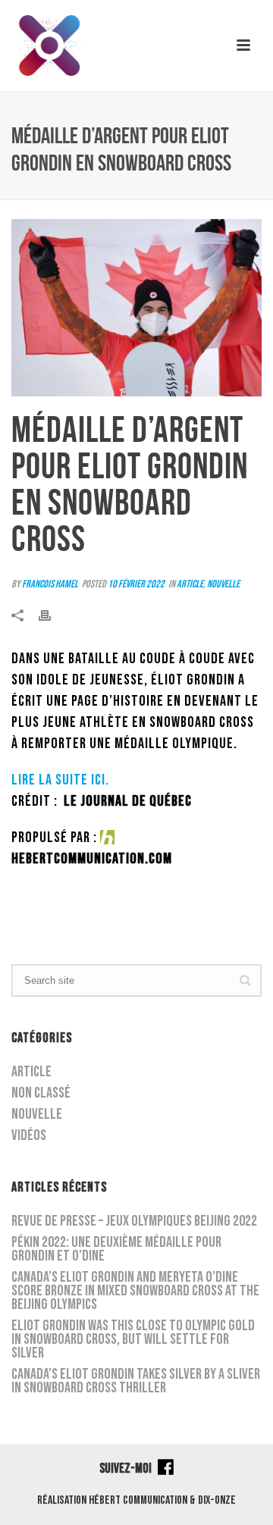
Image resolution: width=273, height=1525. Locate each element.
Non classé (41, 1093)
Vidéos (28, 1135)
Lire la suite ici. (60, 780)
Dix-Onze (217, 1500)
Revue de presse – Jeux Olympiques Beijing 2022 (134, 1221)
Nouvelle (223, 584)
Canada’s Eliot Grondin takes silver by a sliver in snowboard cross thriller (135, 1381)
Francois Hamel (50, 584)
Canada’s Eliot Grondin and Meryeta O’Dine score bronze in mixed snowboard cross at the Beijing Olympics (135, 1290)
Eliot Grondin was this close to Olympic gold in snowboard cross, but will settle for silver (133, 1339)
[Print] (52, 617)
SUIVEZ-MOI (126, 1468)
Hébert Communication (138, 1500)
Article (190, 584)
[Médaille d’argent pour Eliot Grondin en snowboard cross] (136, 307)
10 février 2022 (136, 584)
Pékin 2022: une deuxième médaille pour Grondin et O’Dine (116, 1249)
